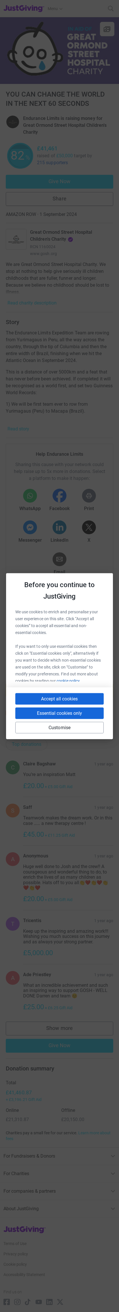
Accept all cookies (59, 698)
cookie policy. (69, 680)
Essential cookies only (59, 713)
